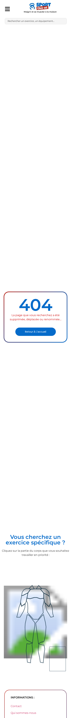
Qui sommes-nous (23, 713)
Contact (16, 706)
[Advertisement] (35, 64)
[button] (7, 9)
